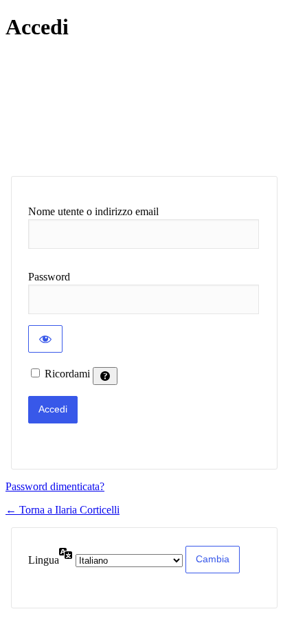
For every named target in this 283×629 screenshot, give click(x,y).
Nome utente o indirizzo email (93, 211)
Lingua (43, 560)
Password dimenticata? (54, 486)
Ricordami (67, 373)
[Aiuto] (105, 376)
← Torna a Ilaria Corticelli (62, 510)
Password (49, 277)
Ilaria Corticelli (117, 108)
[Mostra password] (45, 339)
